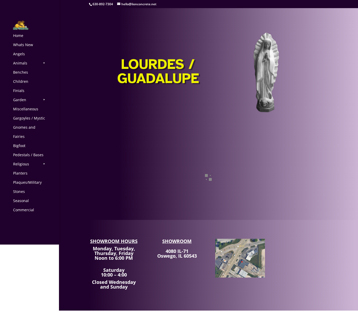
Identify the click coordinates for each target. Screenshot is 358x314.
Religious (21, 163)
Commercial (23, 209)
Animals (20, 63)
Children (20, 81)
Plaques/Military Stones (27, 187)
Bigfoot (19, 145)
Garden (19, 99)
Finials (18, 90)
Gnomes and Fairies (24, 132)
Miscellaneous (25, 108)
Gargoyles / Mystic (29, 118)
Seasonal (21, 200)
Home (18, 35)
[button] (119, 184)
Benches (20, 72)
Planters (20, 173)
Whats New (23, 44)
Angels (19, 53)
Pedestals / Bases (28, 154)
